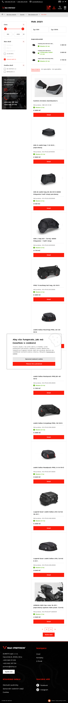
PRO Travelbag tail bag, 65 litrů (46, 285)
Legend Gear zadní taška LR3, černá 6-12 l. (48, 559)
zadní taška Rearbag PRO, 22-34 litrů (45, 58)
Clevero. (53, 700)
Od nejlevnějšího (46, 69)
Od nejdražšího (56, 69)
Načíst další (49, 634)
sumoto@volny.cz (11, 93)
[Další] (55, 629)
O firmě (39, 661)
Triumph (22, 14)
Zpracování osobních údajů (13, 689)
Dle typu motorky (11, 14)
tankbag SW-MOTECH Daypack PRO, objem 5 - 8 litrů (45, 50)
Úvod (38, 654)
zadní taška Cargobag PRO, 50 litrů (47, 423)
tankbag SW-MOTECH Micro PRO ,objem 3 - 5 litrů (46, 43)
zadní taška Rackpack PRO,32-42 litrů (47, 377)
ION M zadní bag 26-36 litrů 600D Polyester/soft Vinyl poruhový (47, 193)
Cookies (6, 692)
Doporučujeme (35, 69)
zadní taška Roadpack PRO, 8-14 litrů (48, 467)
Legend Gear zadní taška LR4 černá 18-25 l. (48, 513)
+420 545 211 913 (10, 105)
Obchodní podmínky (10, 685)
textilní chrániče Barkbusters (45, 101)
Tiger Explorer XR (33, 14)
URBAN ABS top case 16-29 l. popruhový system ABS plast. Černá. (48, 606)
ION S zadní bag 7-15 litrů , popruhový (44, 146)
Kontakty (39, 658)
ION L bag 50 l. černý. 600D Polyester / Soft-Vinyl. (44, 239)
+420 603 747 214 (11, 102)
